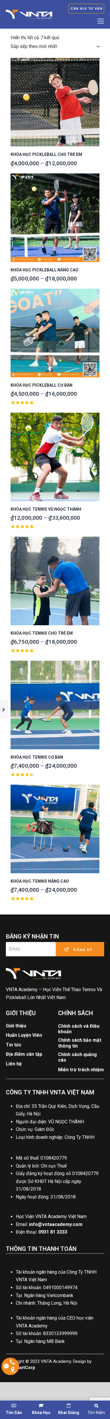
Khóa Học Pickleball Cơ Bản (41, 385)
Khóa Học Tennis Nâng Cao (40, 881)
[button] (39, 102)
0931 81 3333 (52, 1232)
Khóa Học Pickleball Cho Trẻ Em (46, 154)
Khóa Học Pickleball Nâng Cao (44, 270)
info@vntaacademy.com (55, 1224)
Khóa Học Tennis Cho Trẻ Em (42, 633)
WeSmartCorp (20, 1367)
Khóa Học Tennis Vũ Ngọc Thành (46, 509)
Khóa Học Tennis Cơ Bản (37, 757)
